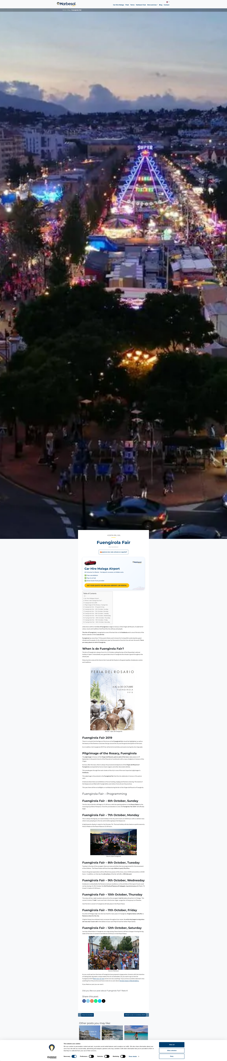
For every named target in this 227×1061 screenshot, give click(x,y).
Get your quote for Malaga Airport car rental (107, 585)
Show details (133, 1056)
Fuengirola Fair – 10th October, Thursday (97, 618)
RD (92, 1001)
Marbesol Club (141, 5)
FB (84, 1001)
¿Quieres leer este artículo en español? (114, 552)
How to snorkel (87, 1015)
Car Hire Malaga (118, 5)
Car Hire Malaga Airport (102, 568)
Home (64, 10)
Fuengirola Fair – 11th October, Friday (96, 620)
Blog (160, 5)
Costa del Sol (114, 535)
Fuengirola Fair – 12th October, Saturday (97, 622)
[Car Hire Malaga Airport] (90, 562)
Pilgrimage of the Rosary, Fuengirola (96, 605)
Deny (171, 1056)
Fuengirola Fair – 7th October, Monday (96, 611)
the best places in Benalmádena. (129, 981)
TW (88, 1001)
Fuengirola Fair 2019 (91, 603)
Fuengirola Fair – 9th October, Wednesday (98, 615)
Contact (166, 5)
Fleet (127, 5)
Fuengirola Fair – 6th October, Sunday (96, 609)
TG (100, 1001)
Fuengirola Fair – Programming (94, 607)
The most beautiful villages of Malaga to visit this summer (111, 1036)
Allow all (171, 1044)
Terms (132, 5)
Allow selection (172, 1050)
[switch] (91, 1056)
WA (96, 1001)
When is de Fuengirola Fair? (93, 600)
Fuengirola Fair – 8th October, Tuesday (97, 613)
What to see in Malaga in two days (89, 1034)
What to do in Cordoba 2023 (135, 1015)
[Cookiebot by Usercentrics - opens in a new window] (52, 1057)
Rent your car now (98, 978)
